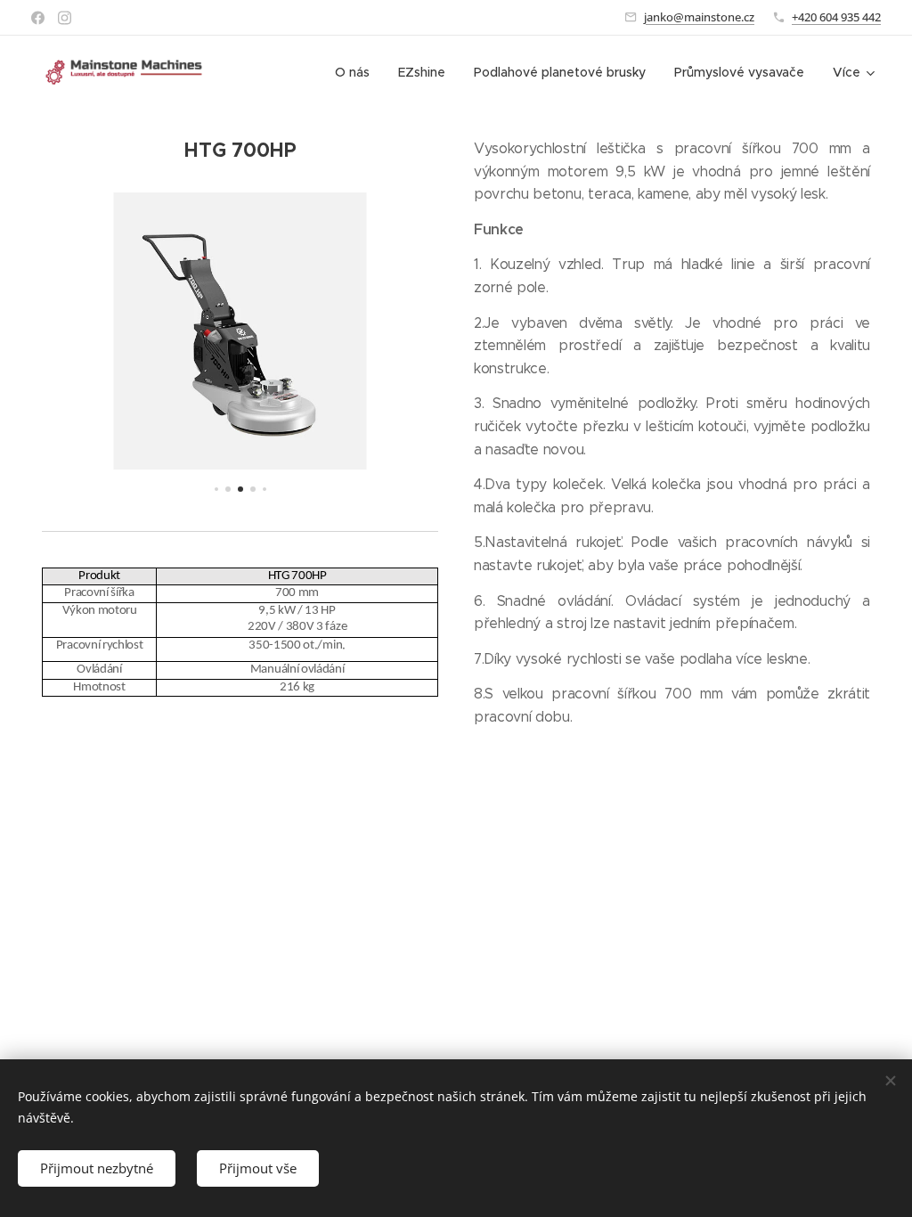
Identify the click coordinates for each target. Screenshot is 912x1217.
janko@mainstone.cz (699, 17)
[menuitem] (357, 72)
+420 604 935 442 (836, 17)
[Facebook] (38, 18)
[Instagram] (64, 18)
